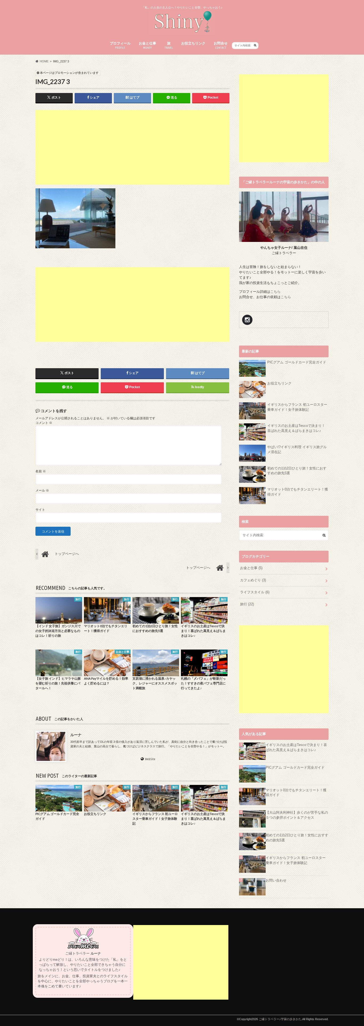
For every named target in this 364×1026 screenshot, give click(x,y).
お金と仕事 (147, 45)
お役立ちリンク (193, 43)
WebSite (150, 759)
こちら (275, 292)
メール (42, 490)
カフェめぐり (253, 580)
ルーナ (76, 735)
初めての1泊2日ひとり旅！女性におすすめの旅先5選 (296, 471)
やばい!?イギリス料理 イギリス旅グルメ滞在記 (297, 449)
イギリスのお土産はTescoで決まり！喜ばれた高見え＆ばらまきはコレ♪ (296, 428)
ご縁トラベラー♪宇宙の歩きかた (280, 1019)
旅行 (247, 604)
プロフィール (120, 45)
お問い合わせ (276, 880)
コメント (43, 423)
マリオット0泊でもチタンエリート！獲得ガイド (297, 492)
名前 (40, 471)
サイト (40, 510)
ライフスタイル (254, 592)
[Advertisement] (132, 147)
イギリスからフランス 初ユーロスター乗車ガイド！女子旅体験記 (297, 407)
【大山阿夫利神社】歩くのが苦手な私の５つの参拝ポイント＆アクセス (297, 815)
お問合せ (221, 45)
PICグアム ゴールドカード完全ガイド (296, 362)
